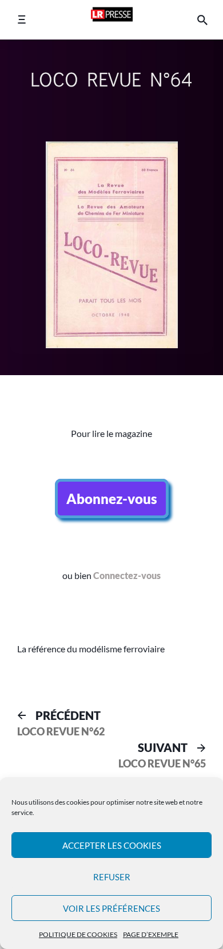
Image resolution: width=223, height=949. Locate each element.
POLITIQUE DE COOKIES (78, 934)
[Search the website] (202, 20)
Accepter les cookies (111, 845)
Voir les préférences (111, 908)
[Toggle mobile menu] (21, 20)
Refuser (111, 877)
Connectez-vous (127, 575)
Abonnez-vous (111, 498)
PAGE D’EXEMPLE (150, 934)
